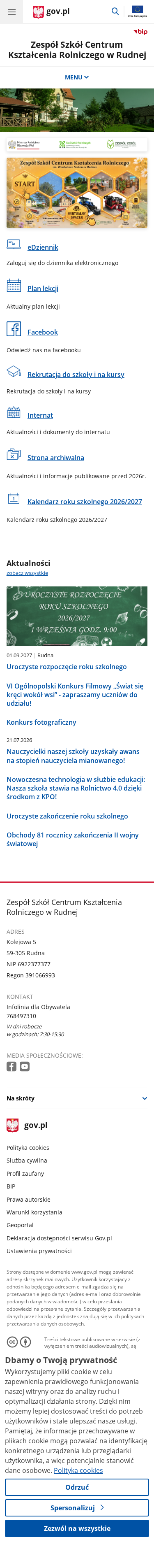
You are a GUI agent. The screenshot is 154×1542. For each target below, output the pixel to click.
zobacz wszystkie (27, 573)
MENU (74, 77)
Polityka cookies (28, 1147)
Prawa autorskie (29, 1199)
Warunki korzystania (34, 1212)
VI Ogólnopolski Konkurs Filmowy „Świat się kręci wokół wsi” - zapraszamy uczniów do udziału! (75, 694)
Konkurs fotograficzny (41, 722)
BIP (11, 1186)
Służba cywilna (27, 1160)
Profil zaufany (25, 1173)
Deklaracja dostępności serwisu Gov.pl (59, 1238)
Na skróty (20, 1098)
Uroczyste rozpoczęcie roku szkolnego (67, 666)
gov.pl (35, 1126)
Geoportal (20, 1225)
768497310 (21, 1016)
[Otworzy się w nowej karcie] (12, 1066)
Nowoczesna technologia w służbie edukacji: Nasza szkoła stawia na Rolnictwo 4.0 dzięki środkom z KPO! (76, 788)
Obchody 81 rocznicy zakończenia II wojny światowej (73, 839)
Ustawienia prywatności (39, 1251)
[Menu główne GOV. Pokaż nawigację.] (11, 11)
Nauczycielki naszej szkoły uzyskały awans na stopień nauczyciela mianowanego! (73, 756)
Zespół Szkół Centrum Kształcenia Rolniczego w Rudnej (77, 49)
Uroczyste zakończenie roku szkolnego (67, 816)
